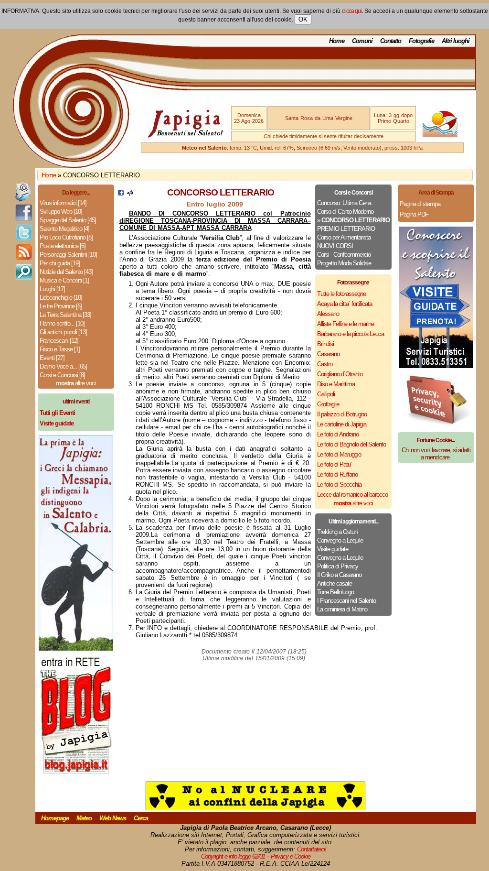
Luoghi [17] (52, 289)
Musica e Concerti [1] (64, 280)
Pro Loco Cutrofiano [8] (66, 237)
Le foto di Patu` (334, 464)
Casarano (328, 354)
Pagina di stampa (420, 203)
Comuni (362, 40)
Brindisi (325, 344)
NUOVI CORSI (335, 246)
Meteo (84, 818)
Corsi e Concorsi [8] (62, 375)
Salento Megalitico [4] (64, 228)
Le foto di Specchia (339, 484)
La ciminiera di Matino (342, 609)
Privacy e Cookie (290, 856)
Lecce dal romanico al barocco (352, 494)
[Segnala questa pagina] (130, 193)
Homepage (55, 818)
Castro (324, 364)
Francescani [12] (59, 340)
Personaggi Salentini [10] (68, 254)
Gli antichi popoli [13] (63, 332)
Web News (112, 818)
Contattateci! (311, 849)
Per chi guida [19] (60, 263)
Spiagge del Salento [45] (68, 220)
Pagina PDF (414, 214)
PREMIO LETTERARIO (346, 228)
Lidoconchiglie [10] (61, 297)
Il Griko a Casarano (339, 574)
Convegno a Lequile (340, 540)
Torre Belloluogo (335, 592)
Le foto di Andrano (338, 434)
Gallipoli (326, 394)
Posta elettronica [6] (62, 246)
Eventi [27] (52, 357)
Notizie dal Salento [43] (66, 271)
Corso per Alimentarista (344, 237)
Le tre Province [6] (61, 306)
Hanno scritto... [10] (62, 323)
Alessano (328, 313)
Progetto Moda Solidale (344, 263)
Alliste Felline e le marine (345, 323)
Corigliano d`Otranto (339, 374)
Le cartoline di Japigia (341, 424)
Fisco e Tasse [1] (60, 349)
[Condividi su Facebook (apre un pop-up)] (121, 193)
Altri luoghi (455, 40)
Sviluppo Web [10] (61, 211)
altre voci (76, 383)
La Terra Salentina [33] (65, 314)
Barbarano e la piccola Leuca (350, 334)
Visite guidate (332, 549)
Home (336, 40)
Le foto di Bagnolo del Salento (351, 444)
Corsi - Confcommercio (344, 254)
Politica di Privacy (337, 566)
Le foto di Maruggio (339, 454)
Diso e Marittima (336, 384)
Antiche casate (334, 583)
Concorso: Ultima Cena (344, 203)
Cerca (141, 818)
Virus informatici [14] (63, 203)
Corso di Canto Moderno (345, 211)
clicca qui (351, 11)
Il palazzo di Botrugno (342, 414)
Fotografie (421, 40)
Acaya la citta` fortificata (344, 303)
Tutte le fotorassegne (341, 293)
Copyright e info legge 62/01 (233, 856)
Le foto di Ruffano (337, 474)
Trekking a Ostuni (337, 531)
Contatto (390, 40)
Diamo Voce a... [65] (63, 366)
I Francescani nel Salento (346, 600)
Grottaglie (328, 404)
